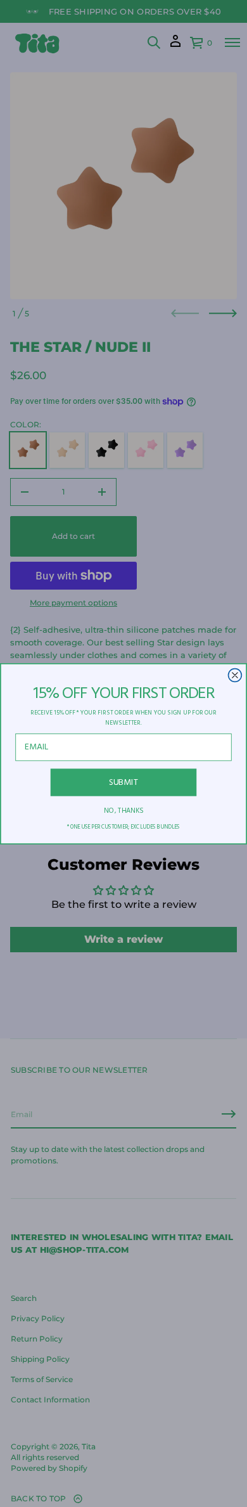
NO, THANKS (123, 810)
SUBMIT (124, 782)
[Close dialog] (235, 675)
